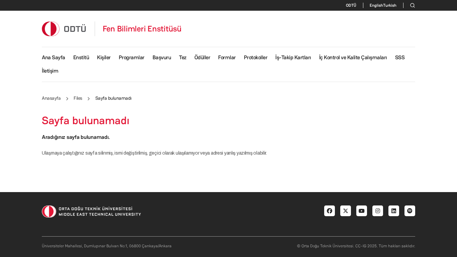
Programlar (132, 57)
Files (78, 98)
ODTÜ (351, 5)
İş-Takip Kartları (293, 57)
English (376, 5)
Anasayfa (51, 98)
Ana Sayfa (53, 57)
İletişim (50, 70)
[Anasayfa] (64, 28)
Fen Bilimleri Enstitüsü (142, 29)
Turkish (389, 5)
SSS (400, 57)
